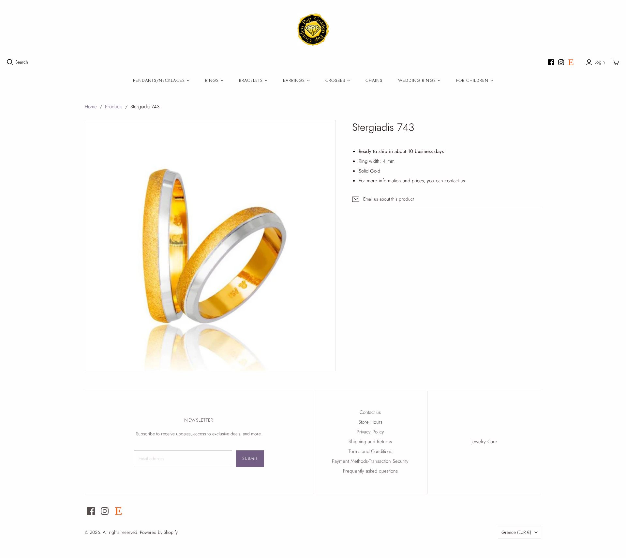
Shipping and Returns (370, 441)
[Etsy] (571, 62)
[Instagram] (561, 62)
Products (113, 106)
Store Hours (370, 422)
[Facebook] (551, 62)
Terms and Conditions (370, 451)
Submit (250, 458)
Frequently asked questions (370, 471)
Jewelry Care (484, 441)
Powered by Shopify (159, 532)
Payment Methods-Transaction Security (370, 461)
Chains (373, 80)
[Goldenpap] (313, 29)
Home (91, 106)
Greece (516, 532)
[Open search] (10, 62)
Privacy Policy (370, 431)
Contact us (370, 412)
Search (21, 62)
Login (599, 62)
